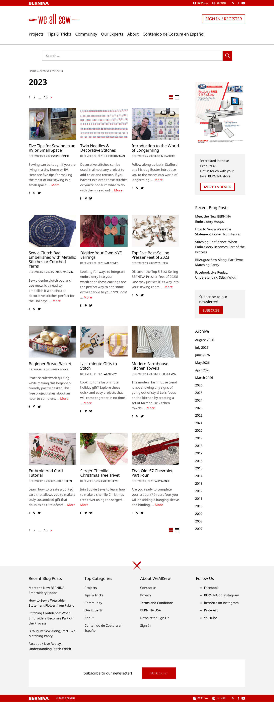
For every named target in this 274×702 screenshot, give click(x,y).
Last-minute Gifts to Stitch (98, 366)
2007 (198, 528)
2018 (198, 445)
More (55, 185)
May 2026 (202, 362)
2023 (198, 408)
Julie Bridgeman (114, 156)
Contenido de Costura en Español (173, 34)
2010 (198, 506)
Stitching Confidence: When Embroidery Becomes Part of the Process (220, 247)
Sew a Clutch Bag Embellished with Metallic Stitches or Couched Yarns (52, 259)
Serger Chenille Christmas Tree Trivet (100, 473)
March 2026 (204, 377)
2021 (198, 423)
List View (177, 97)
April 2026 (202, 370)
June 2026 (202, 355)
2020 (198, 430)
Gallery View (171, 97)
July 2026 (201, 347)
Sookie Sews (110, 481)
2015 (198, 468)
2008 (198, 521)
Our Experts (112, 34)
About (133, 34)
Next (51, 97)
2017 (198, 453)
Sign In (145, 625)
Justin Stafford (165, 156)
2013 (198, 483)
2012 (198, 491)
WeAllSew (161, 263)
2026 (198, 385)
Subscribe (211, 310)
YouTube (210, 618)
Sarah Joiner (60, 156)
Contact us (148, 588)
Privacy (145, 595)
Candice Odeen (62, 481)
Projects (36, 34)
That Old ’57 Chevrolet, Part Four (153, 473)
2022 (198, 415)
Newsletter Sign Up (154, 618)
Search (227, 56)
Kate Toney (111, 263)
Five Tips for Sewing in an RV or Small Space (52, 148)
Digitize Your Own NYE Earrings (101, 255)
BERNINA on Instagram (221, 595)
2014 (198, 476)
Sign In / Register (223, 18)
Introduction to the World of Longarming (155, 148)
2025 (198, 392)
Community (86, 34)
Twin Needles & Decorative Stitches (98, 148)
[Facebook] (29, 193)
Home (33, 71)
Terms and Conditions (157, 603)
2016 (198, 461)
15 (46, 97)
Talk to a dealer (217, 187)
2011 (198, 498)
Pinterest (211, 610)
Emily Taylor (60, 369)
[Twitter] (39, 193)
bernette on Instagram (221, 603)
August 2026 (204, 340)
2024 (198, 400)
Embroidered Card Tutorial (46, 473)
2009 (198, 513)
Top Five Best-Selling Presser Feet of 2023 (150, 255)
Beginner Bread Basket (50, 363)
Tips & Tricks (59, 34)
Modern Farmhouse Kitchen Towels (150, 366)
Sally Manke (162, 481)
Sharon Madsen (62, 272)
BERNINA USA (150, 610)
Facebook (211, 588)
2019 (198, 438)
